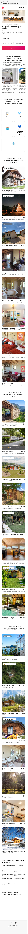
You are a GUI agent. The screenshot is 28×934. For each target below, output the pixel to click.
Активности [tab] (20, 865)
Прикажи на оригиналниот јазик (10, 3)
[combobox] (13, 38)
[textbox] (7, 43)
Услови (17, 927)
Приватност (11, 927)
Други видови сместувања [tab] (8, 865)
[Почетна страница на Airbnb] (3, 7)
